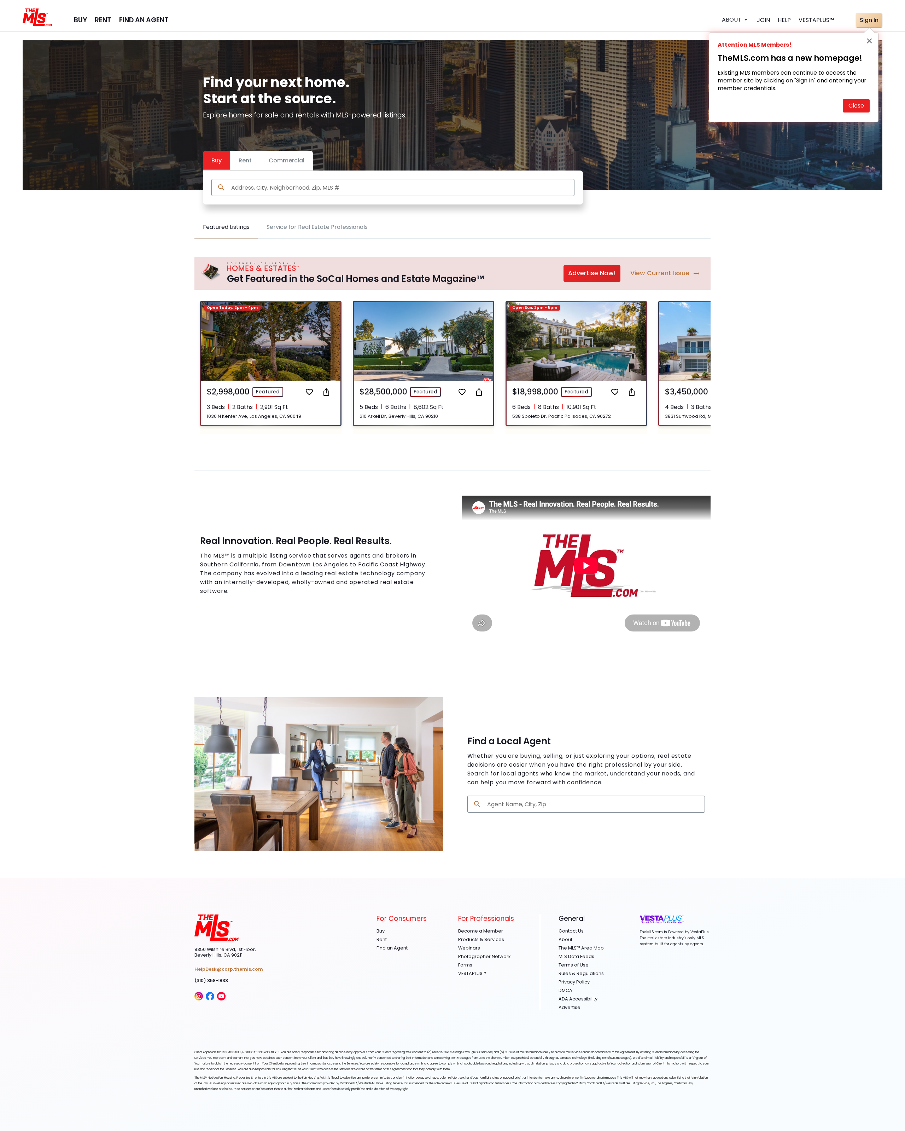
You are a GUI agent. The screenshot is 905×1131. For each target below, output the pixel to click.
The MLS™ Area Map (581, 948)
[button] (270, 363)
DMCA (565, 990)
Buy (216, 160)
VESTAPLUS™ (472, 973)
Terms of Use (574, 965)
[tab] (226, 227)
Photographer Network (484, 956)
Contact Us (571, 931)
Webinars (469, 948)
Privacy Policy (574, 982)
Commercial (286, 160)
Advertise (569, 1007)
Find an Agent (392, 948)
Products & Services (481, 939)
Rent (245, 160)
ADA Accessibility (578, 999)
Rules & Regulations (581, 973)
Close (856, 106)
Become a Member (480, 931)
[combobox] (400, 187)
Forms (465, 965)
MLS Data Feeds (576, 956)
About (565, 939)
